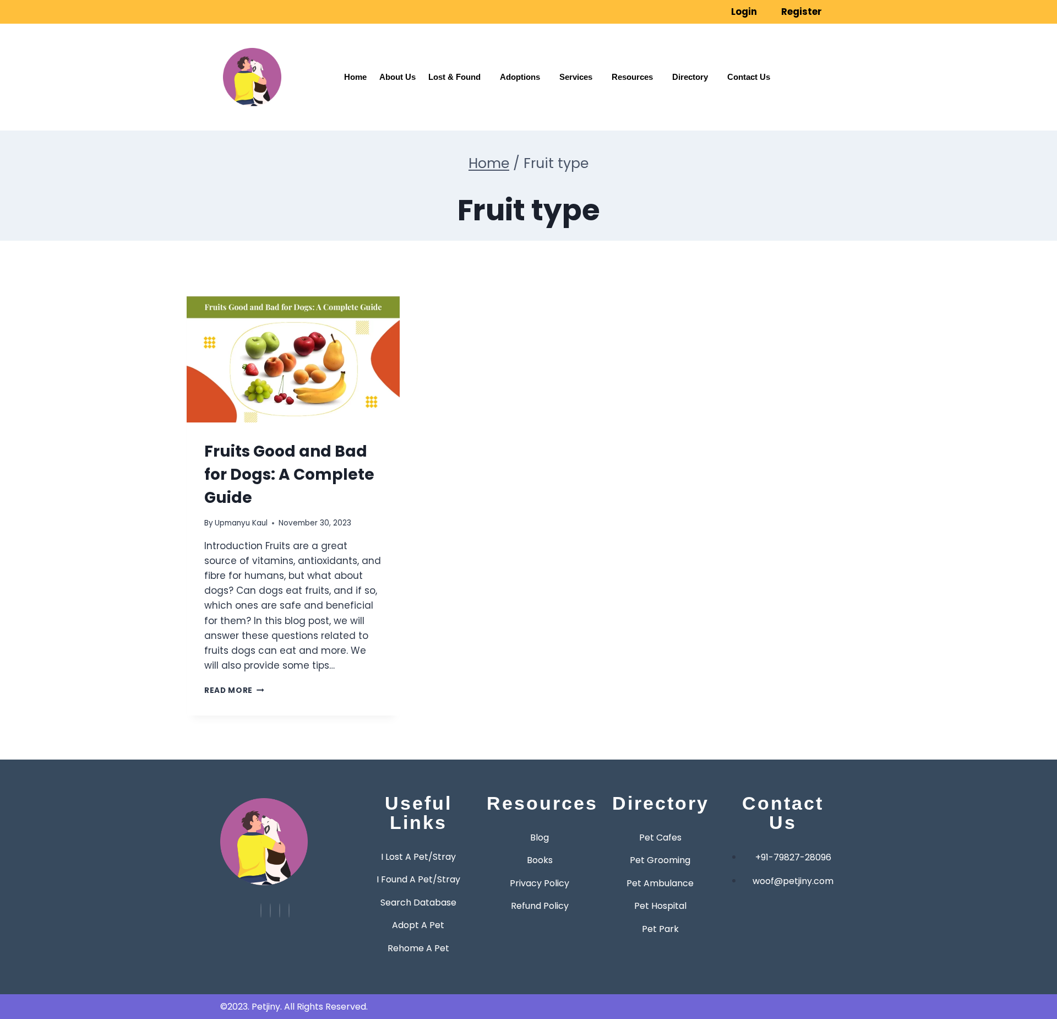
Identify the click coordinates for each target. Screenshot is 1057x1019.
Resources (632, 77)
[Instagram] (270, 910)
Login (744, 11)
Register (801, 11)
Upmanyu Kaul (241, 523)
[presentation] (293, 353)
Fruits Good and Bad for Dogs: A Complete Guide (289, 474)
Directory (690, 77)
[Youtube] (260, 910)
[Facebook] (279, 910)
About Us (397, 77)
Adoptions (520, 77)
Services (575, 77)
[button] (838, 40)
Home (355, 77)
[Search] (810, 90)
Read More (234, 690)
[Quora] (289, 910)
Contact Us (748, 77)
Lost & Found (454, 77)
